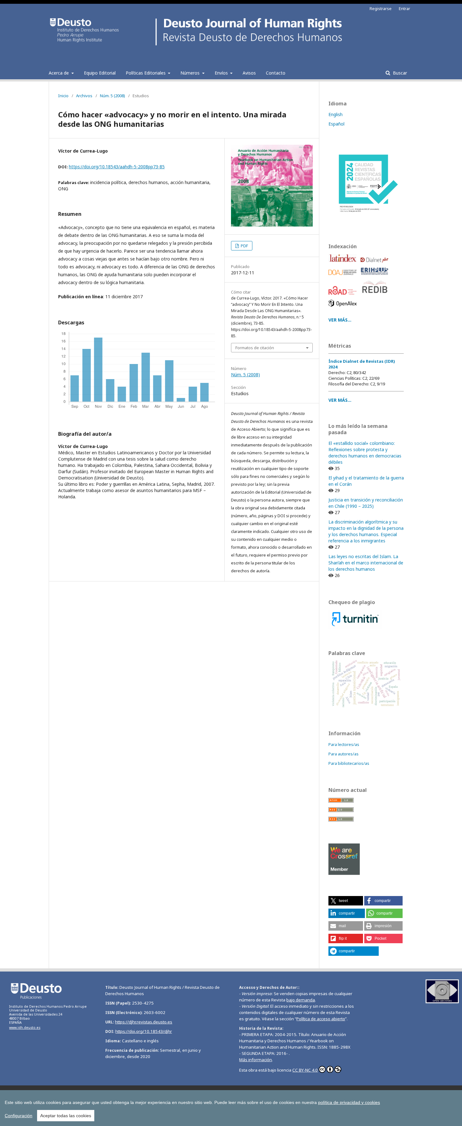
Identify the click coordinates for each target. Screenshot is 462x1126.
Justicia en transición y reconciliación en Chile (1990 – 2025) (365, 503)
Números (190, 73)
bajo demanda (300, 1000)
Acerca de (59, 73)
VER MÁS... (339, 400)
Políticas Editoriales (146, 73)
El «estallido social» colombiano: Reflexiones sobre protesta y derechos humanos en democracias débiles (364, 452)
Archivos (84, 95)
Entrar (404, 8)
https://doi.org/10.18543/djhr (143, 1031)
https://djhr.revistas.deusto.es (143, 1022)
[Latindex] (343, 264)
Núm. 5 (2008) (112, 95)
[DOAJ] (343, 277)
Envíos (222, 73)
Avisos (249, 73)
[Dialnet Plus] (375, 264)
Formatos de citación (254, 347)
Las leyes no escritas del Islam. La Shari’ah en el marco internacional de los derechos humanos (365, 562)
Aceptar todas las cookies (65, 1115)
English (335, 114)
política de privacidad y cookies (349, 1102)
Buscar (399, 73)
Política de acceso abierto (320, 1019)
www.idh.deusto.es (24, 1027)
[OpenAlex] (343, 308)
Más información (255, 1059)
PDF (244, 246)
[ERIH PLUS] (375, 277)
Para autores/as (343, 754)
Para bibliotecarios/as (348, 763)
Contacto (275, 73)
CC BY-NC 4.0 (305, 1070)
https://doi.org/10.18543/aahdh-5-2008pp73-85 (117, 167)
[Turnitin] (355, 627)
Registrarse (381, 8)
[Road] (343, 296)
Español (336, 124)
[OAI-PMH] (442, 1002)
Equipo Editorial (100, 73)
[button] (345, 900)
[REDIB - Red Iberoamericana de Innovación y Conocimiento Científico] (375, 296)
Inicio (63, 95)
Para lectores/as (343, 744)
